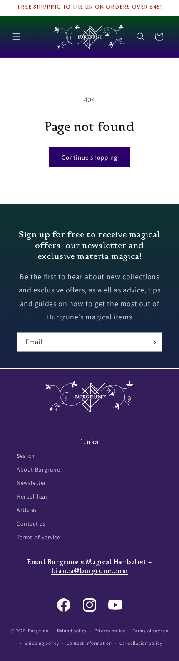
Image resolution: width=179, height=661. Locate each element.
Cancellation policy (140, 643)
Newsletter (31, 483)
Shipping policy (42, 643)
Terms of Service (38, 537)
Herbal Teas (32, 496)
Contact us (31, 523)
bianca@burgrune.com (89, 571)
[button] (16, 36)
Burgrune (38, 631)
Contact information (89, 643)
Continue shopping (90, 157)
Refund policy (72, 631)
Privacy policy (109, 631)
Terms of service (150, 631)
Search (26, 456)
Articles (27, 510)
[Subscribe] (153, 342)
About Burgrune (38, 469)
